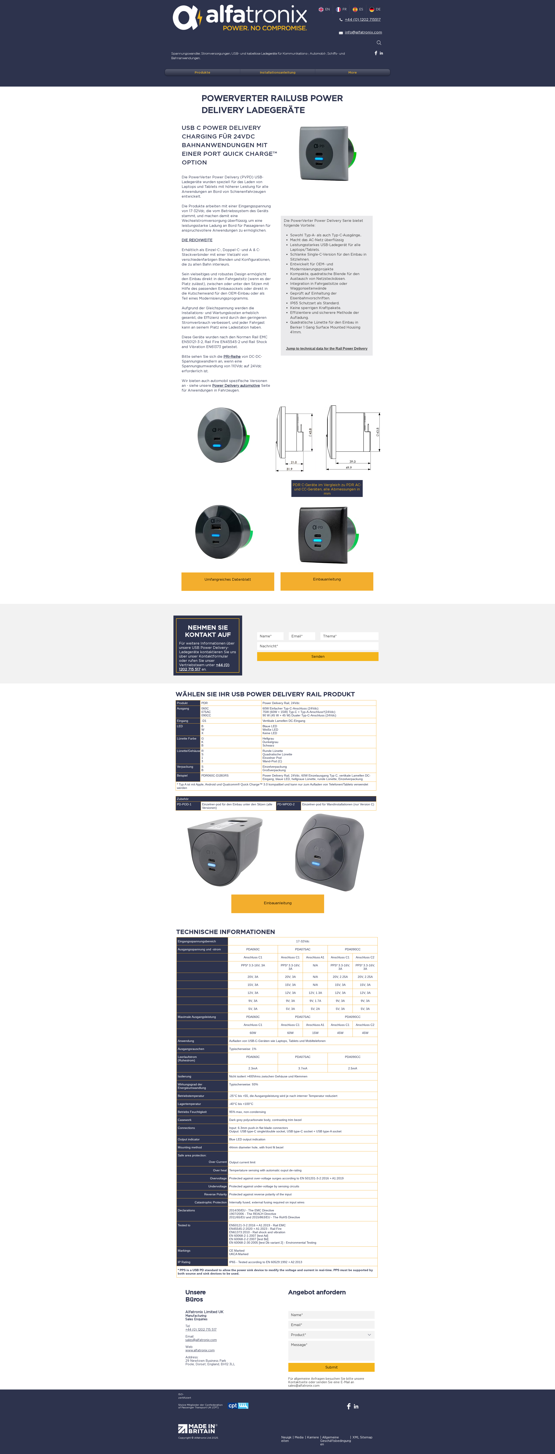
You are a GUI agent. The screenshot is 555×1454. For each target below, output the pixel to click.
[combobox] (331, 1335)
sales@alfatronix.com (201, 1339)
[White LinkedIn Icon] (381, 53)
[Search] (379, 42)
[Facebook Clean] (376, 53)
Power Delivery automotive (236, 385)
